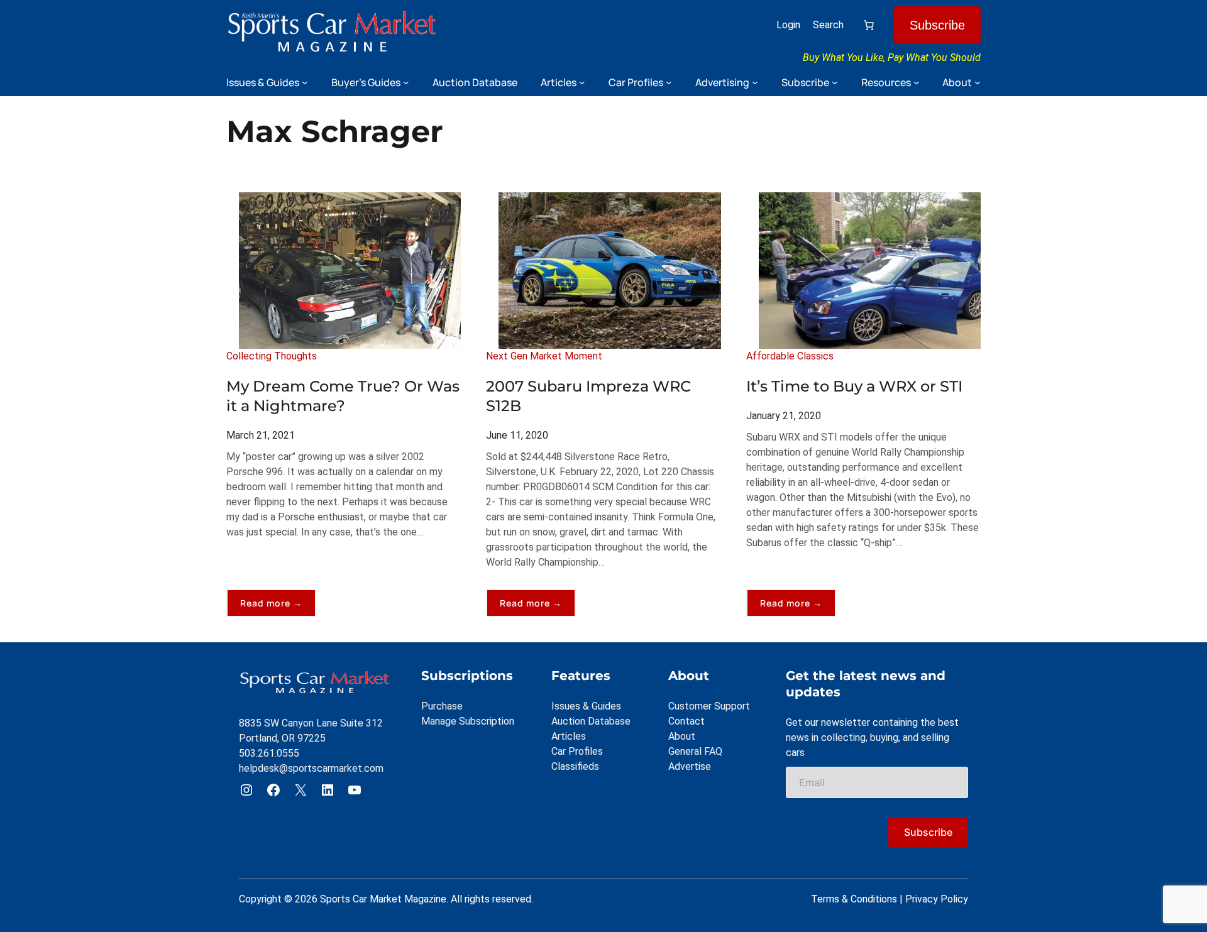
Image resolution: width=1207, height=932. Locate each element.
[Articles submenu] (582, 82)
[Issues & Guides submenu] (305, 82)
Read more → (278, 606)
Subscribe (937, 25)
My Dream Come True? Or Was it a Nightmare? (343, 396)
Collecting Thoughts (271, 356)
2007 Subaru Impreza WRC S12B (588, 396)
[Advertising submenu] (755, 82)
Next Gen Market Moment (544, 356)
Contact (686, 721)
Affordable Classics (790, 356)
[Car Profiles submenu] (669, 82)
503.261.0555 (269, 753)
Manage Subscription (467, 721)
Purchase (442, 706)
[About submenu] (977, 82)
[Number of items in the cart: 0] (868, 25)
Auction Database (591, 721)
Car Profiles (577, 751)
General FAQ (695, 751)
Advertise (689, 766)
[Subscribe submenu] (835, 82)
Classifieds (575, 766)
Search (828, 25)
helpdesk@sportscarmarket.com (311, 768)
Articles (568, 736)
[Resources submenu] (916, 82)
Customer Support (709, 706)
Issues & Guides (586, 706)
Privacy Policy (936, 899)
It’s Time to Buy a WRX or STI (854, 386)
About (681, 736)
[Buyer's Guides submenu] (406, 82)
